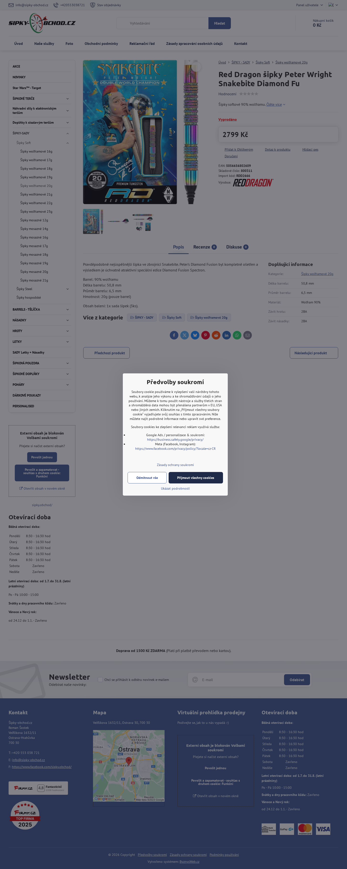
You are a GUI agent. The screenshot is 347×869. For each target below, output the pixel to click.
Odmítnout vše (147, 478)
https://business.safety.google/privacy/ (175, 439)
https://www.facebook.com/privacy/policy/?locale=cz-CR (175, 448)
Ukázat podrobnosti (175, 488)
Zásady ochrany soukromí (175, 465)
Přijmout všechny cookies (195, 478)
